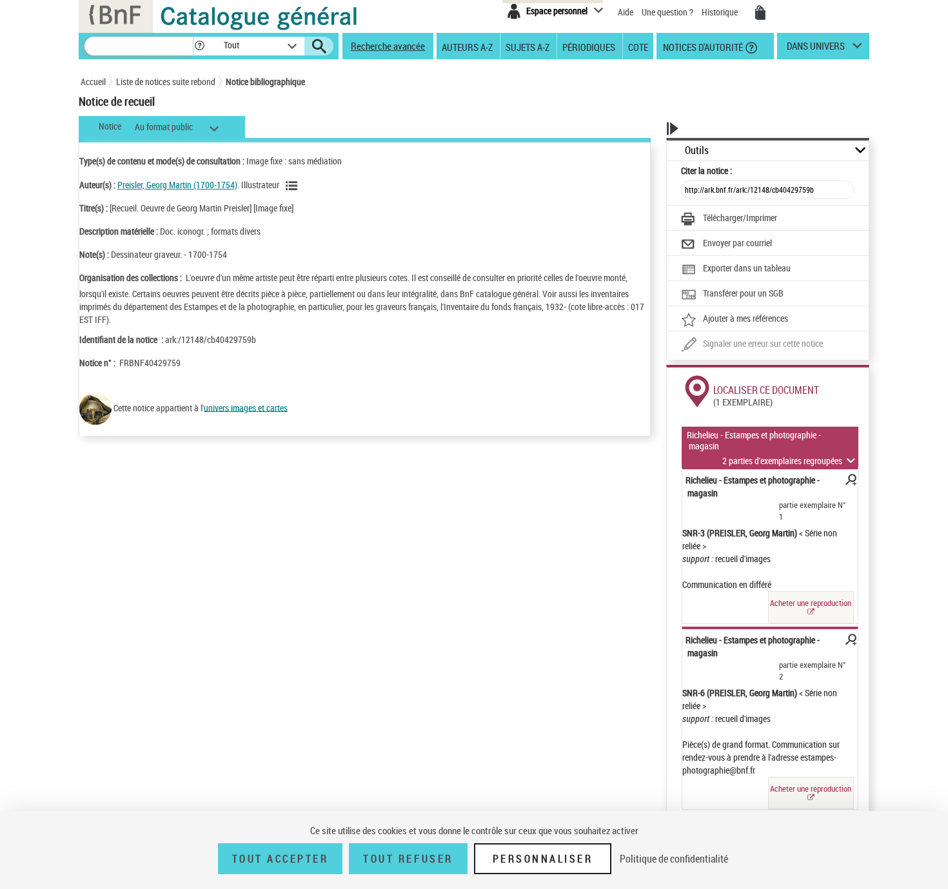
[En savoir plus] (850, 481)
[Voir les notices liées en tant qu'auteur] (293, 185)
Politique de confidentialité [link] (674, 859)
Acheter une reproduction (810, 603)
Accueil (93, 81)
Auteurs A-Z (467, 46)
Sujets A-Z (527, 46)
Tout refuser (408, 859)
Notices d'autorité (702, 46)
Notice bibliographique (265, 81)
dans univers (816, 49)
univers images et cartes (246, 407)
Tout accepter (280, 859)
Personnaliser (543, 859)
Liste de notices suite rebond (165, 81)
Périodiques (588, 46)
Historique (721, 12)
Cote (638, 46)
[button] (199, 46)
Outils (697, 150)
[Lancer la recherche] (319, 46)
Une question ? (668, 12)
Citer (706, 170)
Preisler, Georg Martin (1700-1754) (177, 185)
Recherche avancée (388, 45)
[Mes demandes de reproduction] (760, 13)
